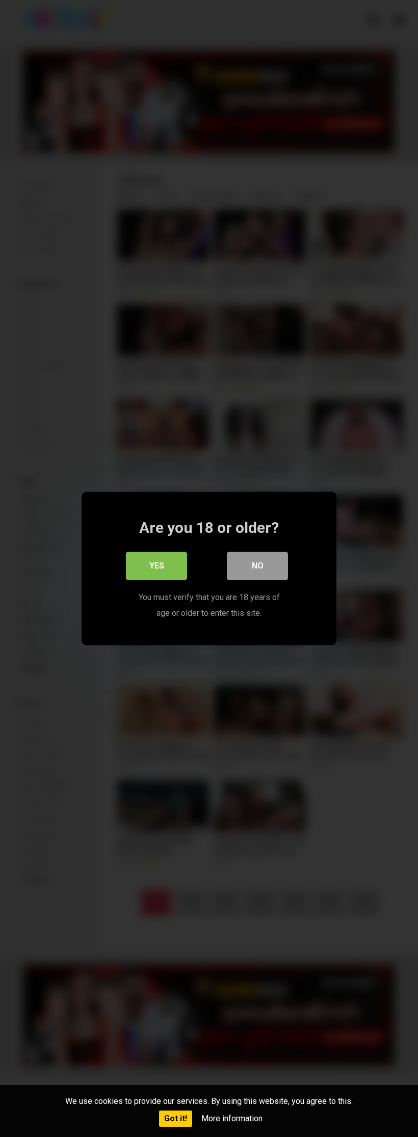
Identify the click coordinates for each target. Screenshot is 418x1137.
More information (232, 1118)
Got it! (175, 1118)
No (258, 566)
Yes (156, 566)
